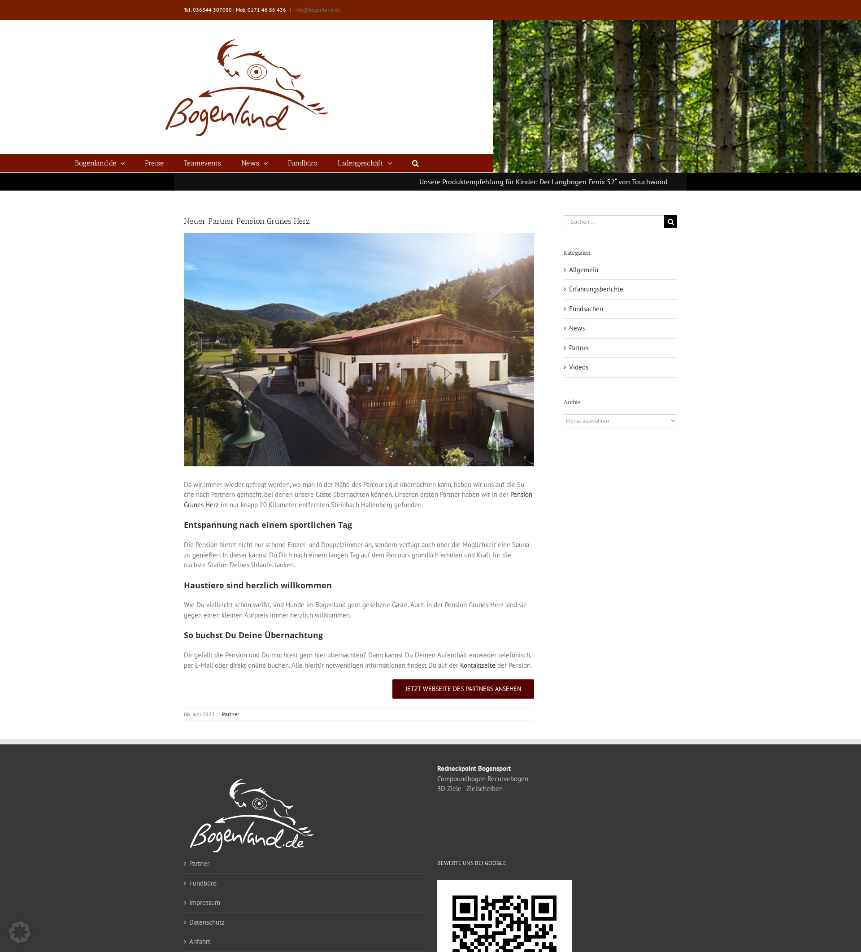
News (577, 328)
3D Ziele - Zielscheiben (470, 788)
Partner (230, 714)
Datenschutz (207, 922)
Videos (578, 367)
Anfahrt (199, 941)
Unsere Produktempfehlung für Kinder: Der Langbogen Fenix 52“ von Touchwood (494, 181)
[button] (415, 163)
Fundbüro (203, 883)
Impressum (204, 902)
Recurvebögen (507, 778)
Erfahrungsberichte (596, 289)
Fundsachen (586, 308)
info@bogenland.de (317, 9)
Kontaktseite (478, 665)
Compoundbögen (461, 778)
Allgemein (583, 269)
